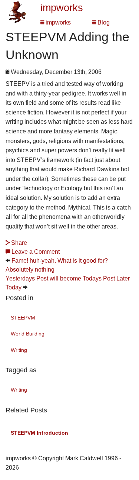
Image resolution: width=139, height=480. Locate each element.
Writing (19, 350)
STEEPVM (23, 318)
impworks (61, 7)
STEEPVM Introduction (39, 433)
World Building (27, 334)
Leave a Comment (35, 252)
